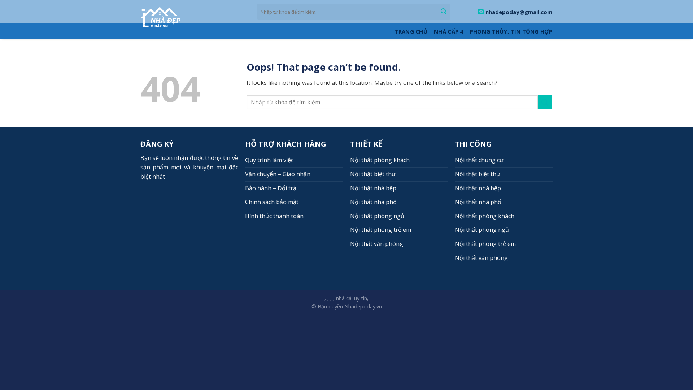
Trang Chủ (411, 31)
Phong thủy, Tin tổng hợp (511, 31)
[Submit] (443, 12)
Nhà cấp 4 (448, 31)
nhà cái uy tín (351, 298)
